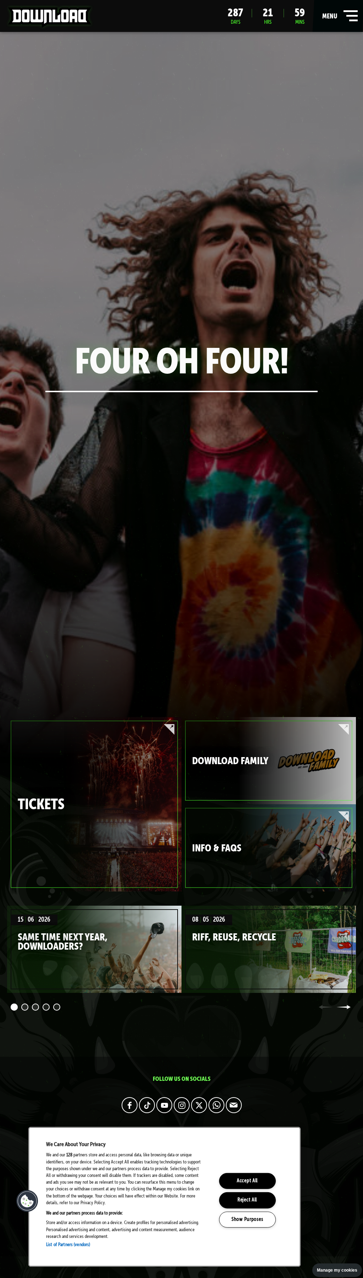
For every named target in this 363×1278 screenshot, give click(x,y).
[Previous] (326, 1007)
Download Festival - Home (49, 17)
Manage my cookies (337, 1270)
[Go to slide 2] (24, 1007)
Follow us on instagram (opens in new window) (182, 1105)
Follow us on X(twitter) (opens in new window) (199, 1105)
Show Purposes (247, 1219)
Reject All (247, 1200)
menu (338, 18)
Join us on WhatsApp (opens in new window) (216, 1105)
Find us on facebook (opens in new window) (130, 1105)
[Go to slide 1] (14, 1007)
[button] (27, 1201)
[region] (164, 1197)
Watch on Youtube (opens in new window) (164, 1105)
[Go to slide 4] (46, 1007)
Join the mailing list (234, 1105)
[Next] (343, 1007)
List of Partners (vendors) (68, 1245)
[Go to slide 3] (35, 1007)
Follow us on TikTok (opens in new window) (147, 1105)
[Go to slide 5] (56, 1007)
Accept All (247, 1180)
